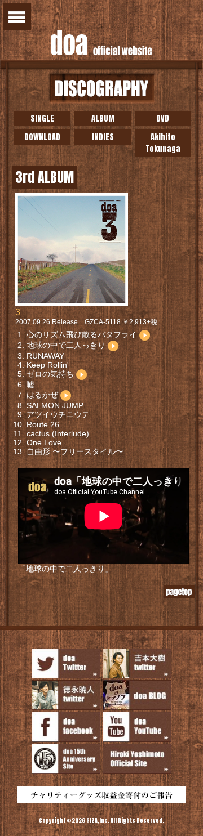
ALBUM (102, 118)
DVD (162, 118)
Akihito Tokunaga (162, 143)
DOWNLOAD (42, 137)
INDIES (103, 137)
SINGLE (42, 118)
